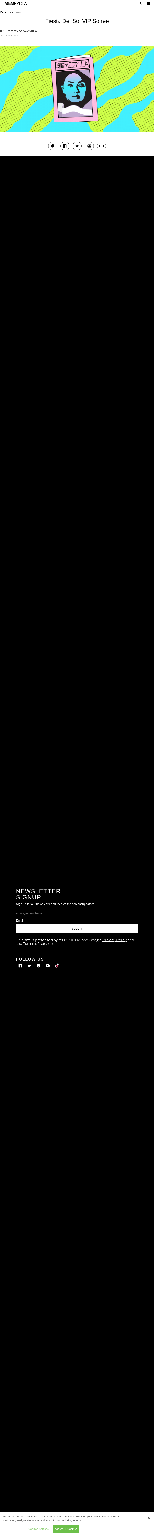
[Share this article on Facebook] (64, 146)
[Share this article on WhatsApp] (52, 146)
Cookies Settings (38, 1528)
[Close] (149, 1517)
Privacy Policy (114, 940)
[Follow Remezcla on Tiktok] (57, 963)
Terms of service (38, 944)
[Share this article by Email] (89, 146)
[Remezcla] (16, 3)
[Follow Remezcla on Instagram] (39, 963)
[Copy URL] (101, 146)
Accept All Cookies (66, 1528)
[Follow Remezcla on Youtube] (48, 963)
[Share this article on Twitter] (77, 146)
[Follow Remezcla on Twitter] (29, 963)
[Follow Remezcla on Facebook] (20, 963)
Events (18, 12)
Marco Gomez (22, 31)
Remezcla (5, 12)
